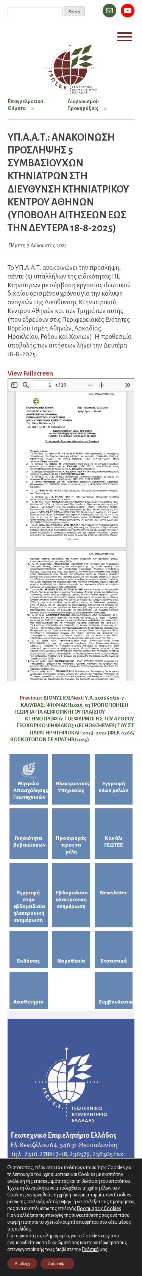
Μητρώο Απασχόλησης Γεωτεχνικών (30, 790)
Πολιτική (90, 1249)
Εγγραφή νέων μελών (113, 787)
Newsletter (113, 893)
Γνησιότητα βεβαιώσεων (29, 841)
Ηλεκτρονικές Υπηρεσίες (73, 787)
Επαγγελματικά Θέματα (25, 105)
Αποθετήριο (28, 1002)
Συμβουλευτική (115, 1002)
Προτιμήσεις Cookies (99, 1208)
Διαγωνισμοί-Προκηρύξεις (83, 105)
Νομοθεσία (71, 961)
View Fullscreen (30, 373)
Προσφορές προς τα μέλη (71, 845)
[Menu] (124, 36)
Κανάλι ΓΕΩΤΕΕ (113, 841)
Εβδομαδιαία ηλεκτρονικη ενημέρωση (72, 899)
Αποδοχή (22, 1263)
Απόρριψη (57, 1263)
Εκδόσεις (28, 961)
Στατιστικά (113, 961)
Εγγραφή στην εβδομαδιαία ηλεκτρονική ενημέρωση (29, 906)
